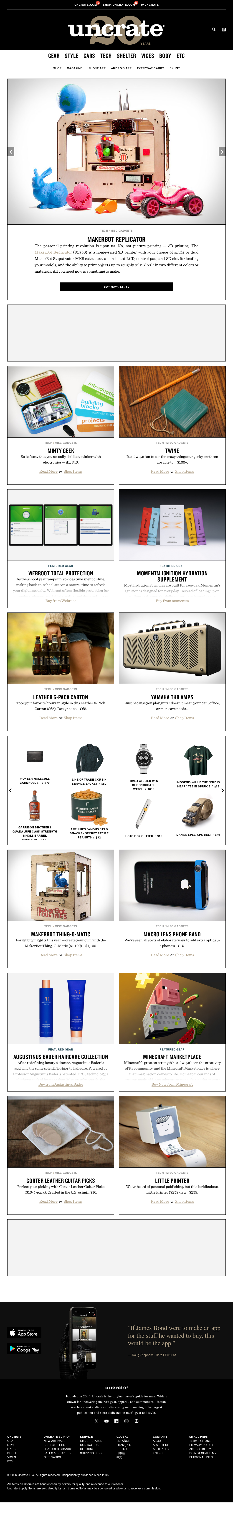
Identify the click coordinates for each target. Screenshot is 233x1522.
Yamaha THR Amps (172, 697)
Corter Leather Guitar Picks (60, 1180)
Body (165, 55)
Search (213, 29)
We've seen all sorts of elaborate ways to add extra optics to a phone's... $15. (172, 943)
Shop (57, 68)
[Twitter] (96, 1421)
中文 (119, 1457)
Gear (54, 55)
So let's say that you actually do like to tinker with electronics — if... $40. (61, 459)
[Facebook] (116, 1421)
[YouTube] (106, 1421)
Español (123, 1441)
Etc (181, 55)
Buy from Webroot (61, 600)
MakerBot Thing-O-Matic (60, 934)
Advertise (161, 1445)
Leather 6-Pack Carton (60, 697)
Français (123, 1445)
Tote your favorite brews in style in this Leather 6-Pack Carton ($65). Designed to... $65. (60, 706)
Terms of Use (200, 1441)
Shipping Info (91, 1453)
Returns (87, 1449)
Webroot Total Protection (60, 573)
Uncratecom (86, 5)
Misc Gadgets (122, 230)
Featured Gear (60, 566)
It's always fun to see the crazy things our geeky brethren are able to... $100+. (172, 459)
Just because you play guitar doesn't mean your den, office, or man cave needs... (172, 706)
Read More (48, 471)
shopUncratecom (119, 5)
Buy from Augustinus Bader (60, 1084)
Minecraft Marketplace (172, 1057)
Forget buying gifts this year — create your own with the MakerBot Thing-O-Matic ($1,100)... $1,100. (61, 943)
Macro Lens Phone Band (172, 934)
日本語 (120, 1453)
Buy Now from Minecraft (172, 1084)
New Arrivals (55, 1441)
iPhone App (97, 68)
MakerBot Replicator (116, 239)
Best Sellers (54, 1445)
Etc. (10, 1461)
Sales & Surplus (57, 1453)
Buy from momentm (172, 600)
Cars (89, 55)
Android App (121, 68)
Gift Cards (52, 1457)
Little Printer (172, 1180)
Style (72, 55)
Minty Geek (61, 450)
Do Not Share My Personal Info (203, 1455)
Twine (172, 450)
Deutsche (124, 1449)
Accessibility (200, 1449)
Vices (147, 55)
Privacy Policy (201, 1445)
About (158, 1441)
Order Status (91, 1441)
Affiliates (161, 1449)
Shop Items (73, 471)
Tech (106, 55)
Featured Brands (58, 1449)
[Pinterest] (137, 1421)
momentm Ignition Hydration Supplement (172, 576)
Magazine (74, 68)
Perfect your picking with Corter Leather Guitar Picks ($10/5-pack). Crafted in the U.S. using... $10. (60, 1189)
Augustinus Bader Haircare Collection (60, 1057)
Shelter (126, 55)
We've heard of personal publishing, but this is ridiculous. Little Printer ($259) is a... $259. (172, 1189)
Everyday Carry (150, 68)
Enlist (175, 68)
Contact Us (89, 1445)
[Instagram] (127, 1421)
